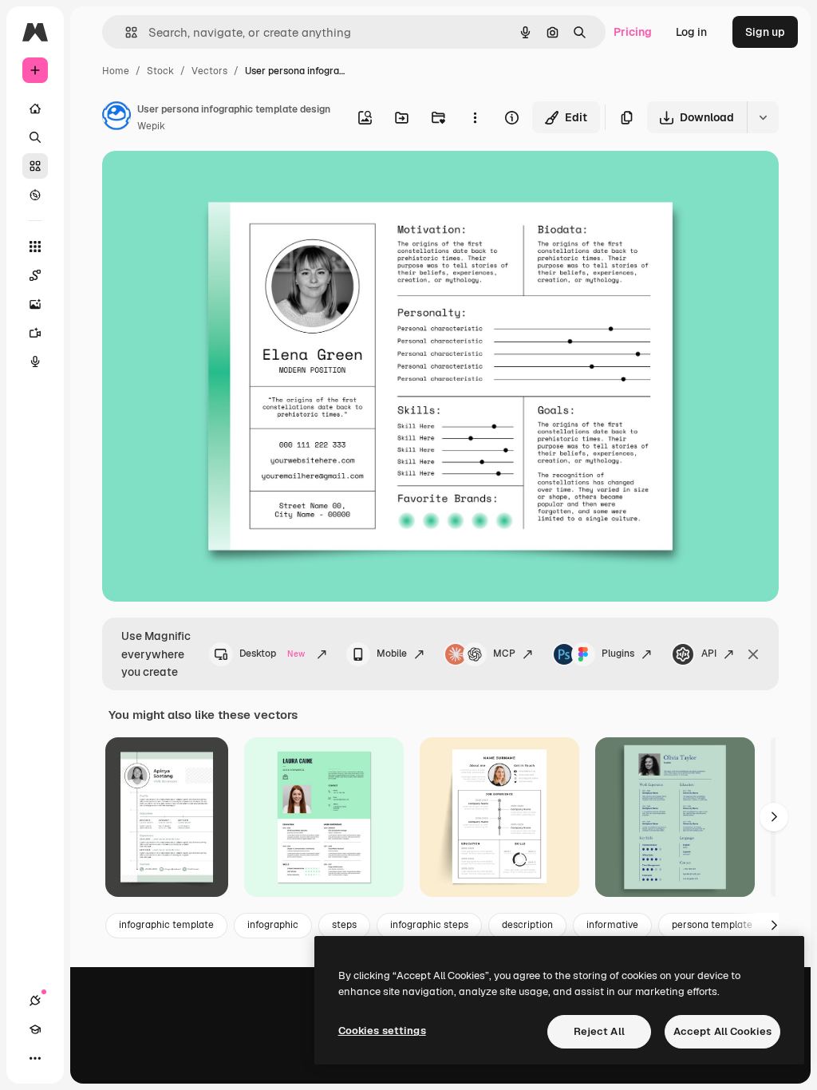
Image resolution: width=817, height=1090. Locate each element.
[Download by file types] (763, 117)
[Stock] (35, 166)
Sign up (765, 32)
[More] (35, 1058)
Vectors (209, 71)
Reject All (599, 1031)
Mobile (392, 653)
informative (612, 924)
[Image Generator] (35, 304)
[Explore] (35, 194)
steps (344, 924)
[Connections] (35, 1000)
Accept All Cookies (722, 1031)
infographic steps (429, 924)
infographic (272, 924)
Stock (160, 71)
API (708, 653)
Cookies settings (382, 1030)
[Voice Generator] (35, 361)
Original (204, 181)
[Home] (35, 108)
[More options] (475, 117)
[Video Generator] (35, 333)
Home (115, 71)
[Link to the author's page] (116, 118)
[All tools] (35, 246)
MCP (504, 653)
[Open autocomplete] (125, 32)
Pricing (633, 32)
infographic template (166, 924)
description (527, 924)
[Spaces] (35, 275)
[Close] (753, 654)
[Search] (35, 137)
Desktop (272, 653)
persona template (712, 924)
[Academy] (35, 1029)
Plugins (618, 653)
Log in (691, 32)
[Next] (774, 817)
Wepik (151, 126)
